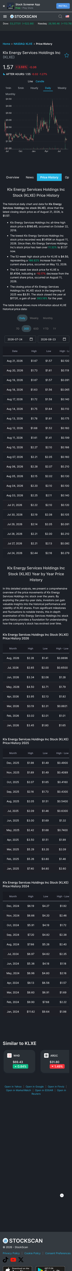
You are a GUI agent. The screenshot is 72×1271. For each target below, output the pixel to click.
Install (63, 5)
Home (7, 43)
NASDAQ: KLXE (23, 43)
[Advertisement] (36, 162)
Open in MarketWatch (18, 1090)
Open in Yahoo (13, 1086)
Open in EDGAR (44, 1090)
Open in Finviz (56, 1086)
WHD (16, 1055)
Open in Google (35, 1086)
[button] (5, 16)
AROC (54, 1055)
